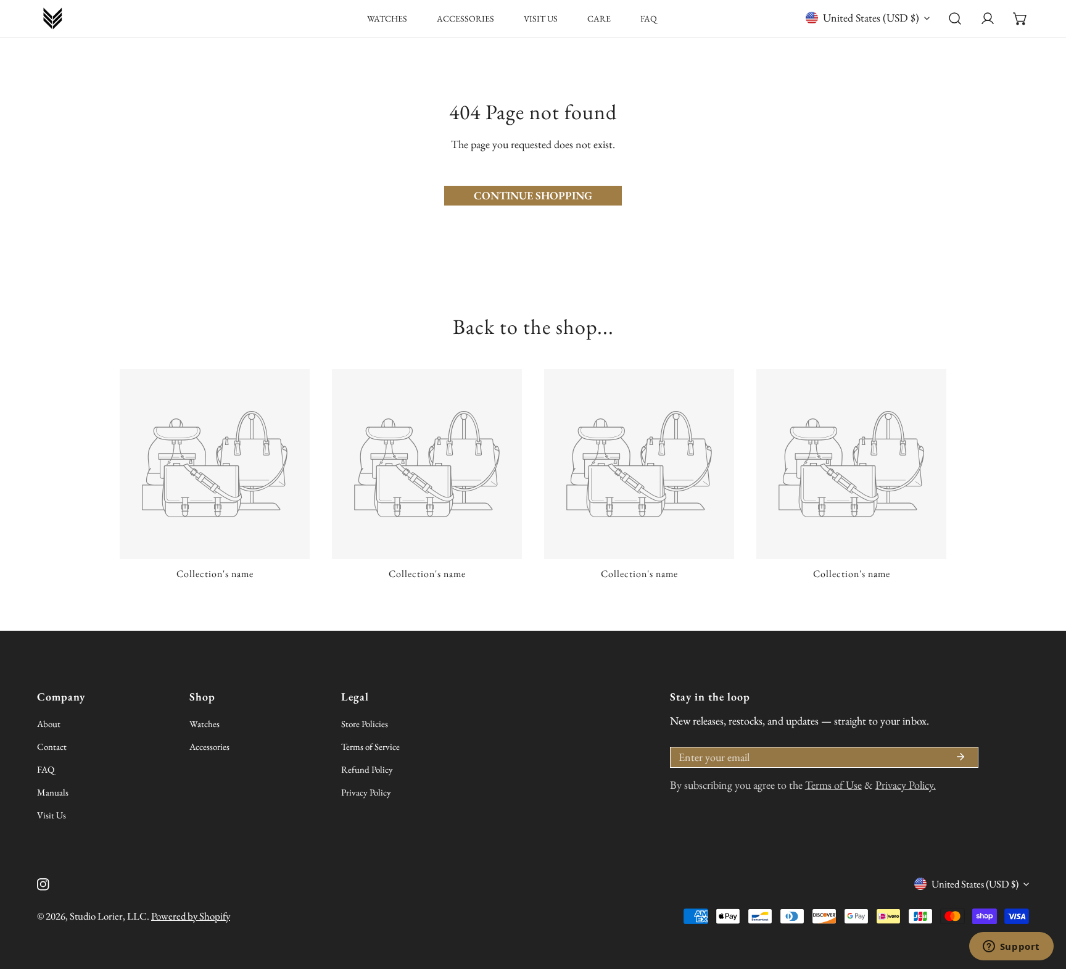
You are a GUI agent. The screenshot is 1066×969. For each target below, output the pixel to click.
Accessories (209, 746)
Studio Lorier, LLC (108, 916)
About (48, 724)
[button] (1020, 18)
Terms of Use (833, 785)
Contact (52, 746)
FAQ (45, 769)
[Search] (955, 18)
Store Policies (364, 724)
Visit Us (51, 815)
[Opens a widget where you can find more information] (1011, 947)
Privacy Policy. (905, 785)
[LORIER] (52, 18)
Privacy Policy (366, 792)
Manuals (52, 792)
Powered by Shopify (190, 916)
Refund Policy (367, 769)
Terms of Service (370, 746)
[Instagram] (43, 884)
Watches (204, 724)
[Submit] (960, 757)
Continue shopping (533, 195)
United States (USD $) (871, 17)
